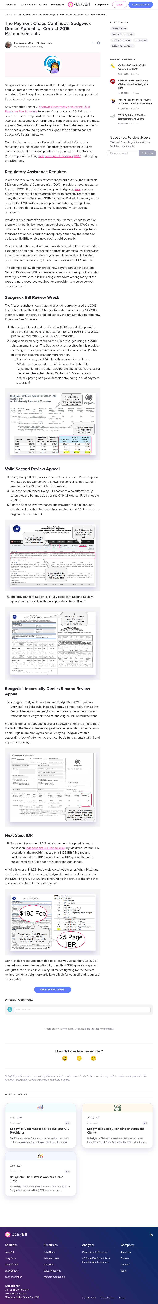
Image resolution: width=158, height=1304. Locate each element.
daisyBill (9, 1252)
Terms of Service (107, 1298)
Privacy (122, 1298)
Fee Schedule (140, 40)
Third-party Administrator (122, 34)
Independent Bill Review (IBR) (45, 848)
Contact (125, 1264)
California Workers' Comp (122, 46)
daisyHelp (49, 1264)
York (77, 189)
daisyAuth (10, 1258)
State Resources (52, 1270)
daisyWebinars (51, 1258)
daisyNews (11, 4)
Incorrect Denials (119, 28)
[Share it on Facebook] (98, 43)
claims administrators (121, 40)
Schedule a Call (140, 4)
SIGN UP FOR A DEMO (52, 989)
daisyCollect (11, 1270)
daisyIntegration (13, 1276)
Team (123, 1270)
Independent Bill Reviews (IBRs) (59, 156)
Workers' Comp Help (54, 1276)
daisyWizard (11, 1264)
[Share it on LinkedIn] (93, 43)
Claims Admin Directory (34, 4)
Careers (125, 1258)
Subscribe (147, 153)
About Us (126, 1252)
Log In (119, 4)
